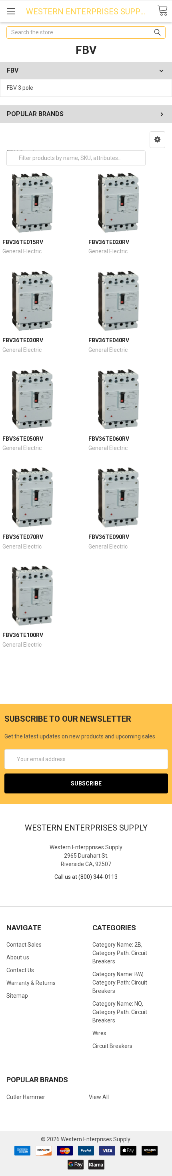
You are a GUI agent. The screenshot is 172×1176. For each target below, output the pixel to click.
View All (99, 1097)
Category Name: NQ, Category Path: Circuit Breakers (119, 1012)
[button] (157, 139)
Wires (99, 1033)
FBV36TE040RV (108, 340)
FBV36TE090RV (108, 537)
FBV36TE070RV (22, 537)
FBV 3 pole (20, 88)
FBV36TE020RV (108, 242)
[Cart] (162, 11)
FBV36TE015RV (22, 242)
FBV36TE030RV (22, 340)
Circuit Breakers (112, 1046)
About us (17, 957)
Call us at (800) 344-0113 (86, 877)
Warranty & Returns (31, 983)
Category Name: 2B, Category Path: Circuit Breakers (119, 953)
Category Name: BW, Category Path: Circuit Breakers (119, 982)
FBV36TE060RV (108, 439)
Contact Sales (24, 944)
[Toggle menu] (11, 11)
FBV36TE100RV (22, 635)
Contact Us (20, 970)
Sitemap (17, 995)
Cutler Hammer (25, 1097)
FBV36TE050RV (22, 439)
